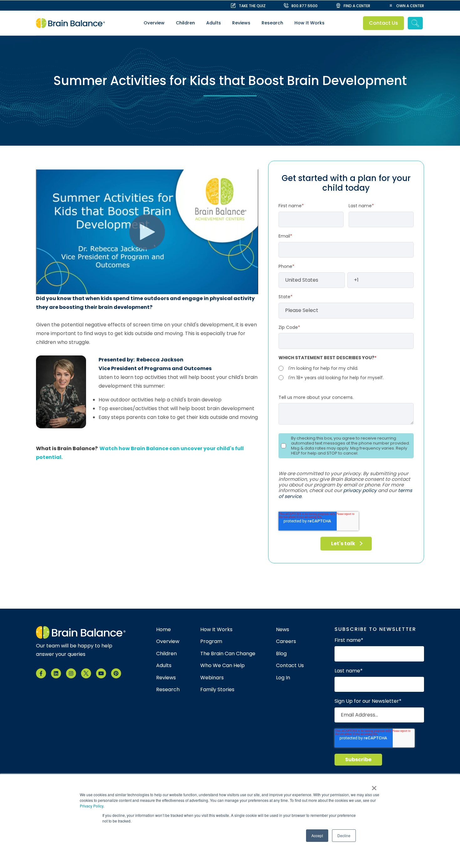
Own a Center (410, 5)
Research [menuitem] (272, 23)
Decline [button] (343, 835)
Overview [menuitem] (154, 23)
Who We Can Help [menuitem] (222, 665)
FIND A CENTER (357, 5)
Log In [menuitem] (283, 677)
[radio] (346, 368)
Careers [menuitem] (286, 641)
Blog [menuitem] (281, 653)
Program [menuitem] (211, 641)
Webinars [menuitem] (212, 677)
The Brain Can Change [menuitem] (227, 653)
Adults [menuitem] (213, 23)
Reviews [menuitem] (241, 23)
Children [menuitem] (185, 23)
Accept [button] (317, 835)
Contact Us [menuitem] (290, 665)
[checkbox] (346, 373)
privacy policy (360, 490)
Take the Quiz (252, 5)
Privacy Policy (91, 805)
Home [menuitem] (163, 629)
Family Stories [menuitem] (217, 689)
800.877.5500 (304, 5)
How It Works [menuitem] (309, 23)
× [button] (374, 786)
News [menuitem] (282, 629)
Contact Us (383, 23)
